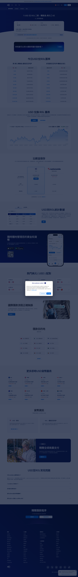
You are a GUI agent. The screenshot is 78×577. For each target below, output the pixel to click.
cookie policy (34, 290)
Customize (43, 293)
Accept (48, 293)
